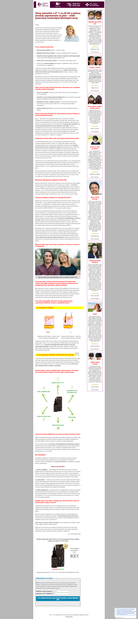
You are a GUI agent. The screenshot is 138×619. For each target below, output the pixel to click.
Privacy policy (69, 616)
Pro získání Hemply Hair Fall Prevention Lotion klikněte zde (58, 598)
